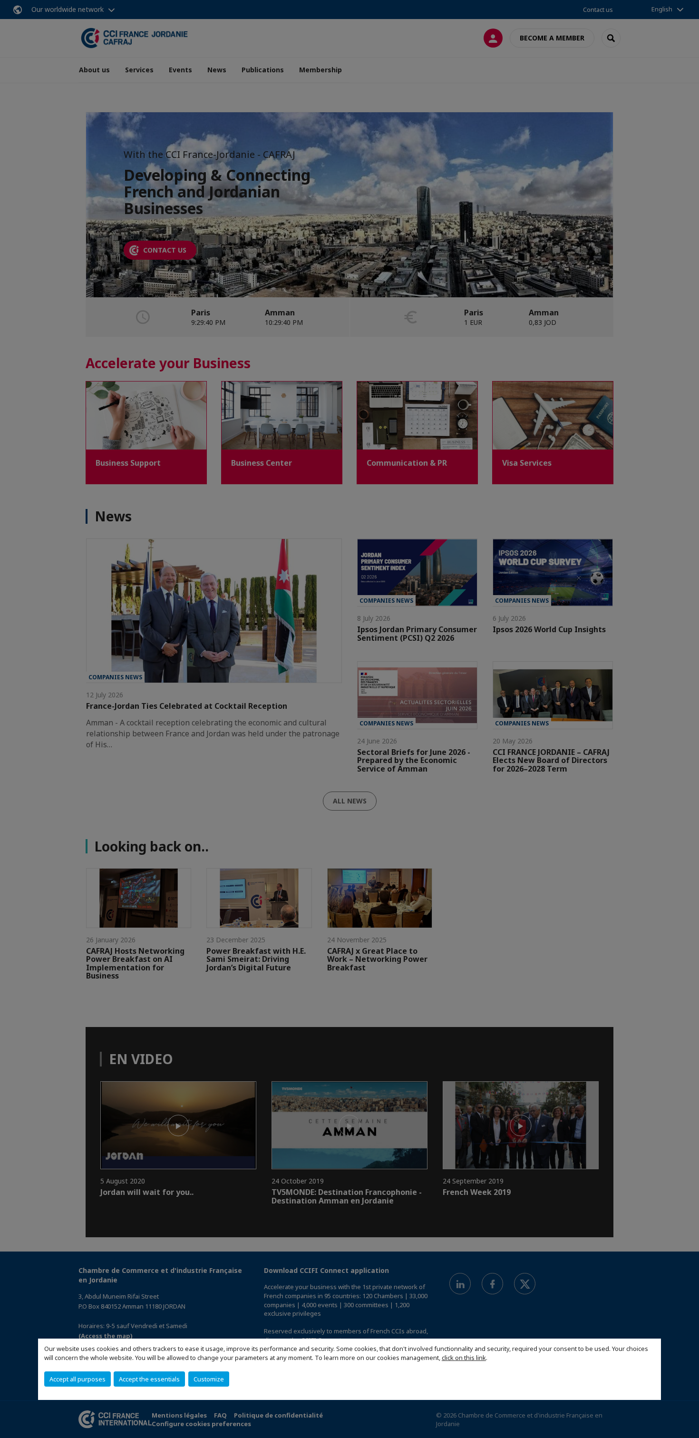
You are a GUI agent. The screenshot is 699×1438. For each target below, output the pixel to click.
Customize (209, 1379)
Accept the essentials (149, 1379)
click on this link (464, 1357)
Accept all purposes (77, 1379)
